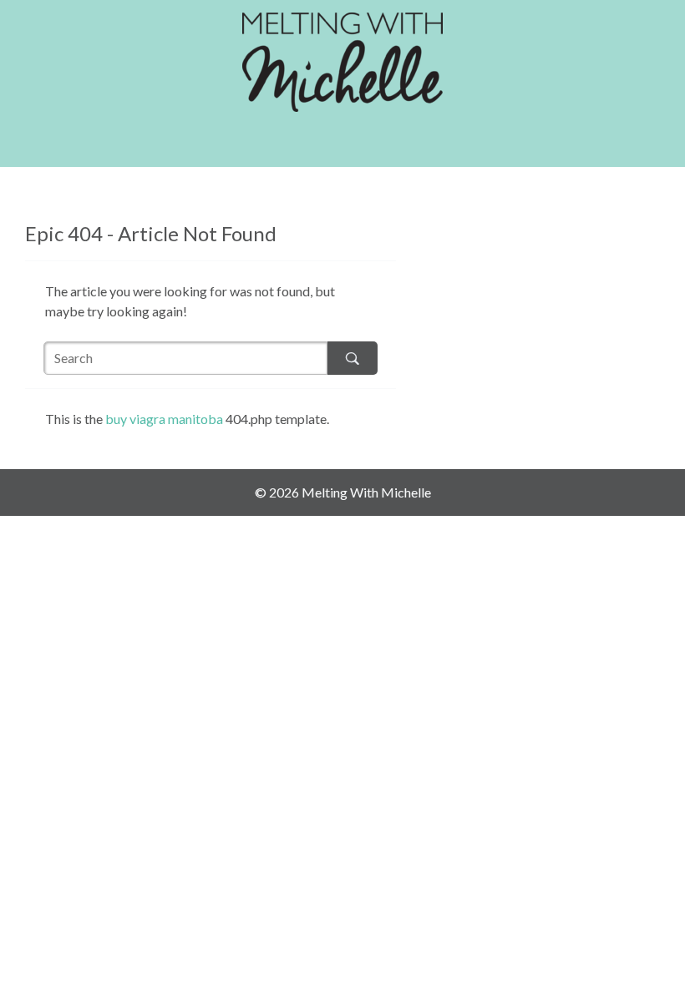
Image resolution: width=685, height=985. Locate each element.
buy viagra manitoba (164, 419)
